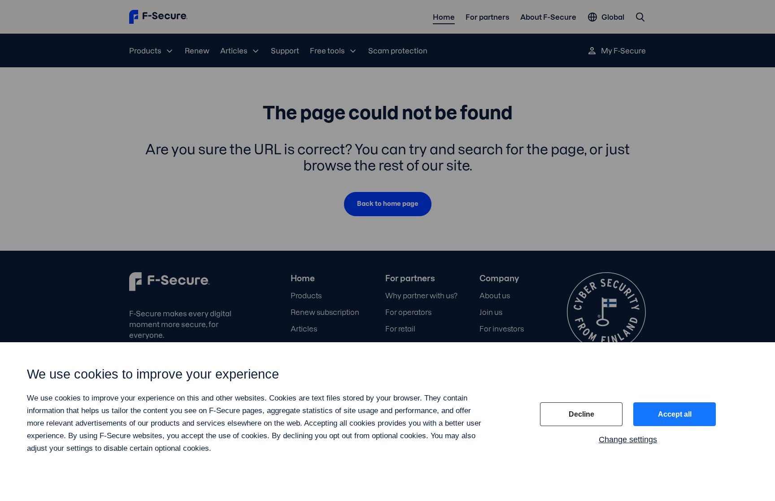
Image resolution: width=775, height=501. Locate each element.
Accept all (675, 414)
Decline (581, 414)
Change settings (628, 439)
